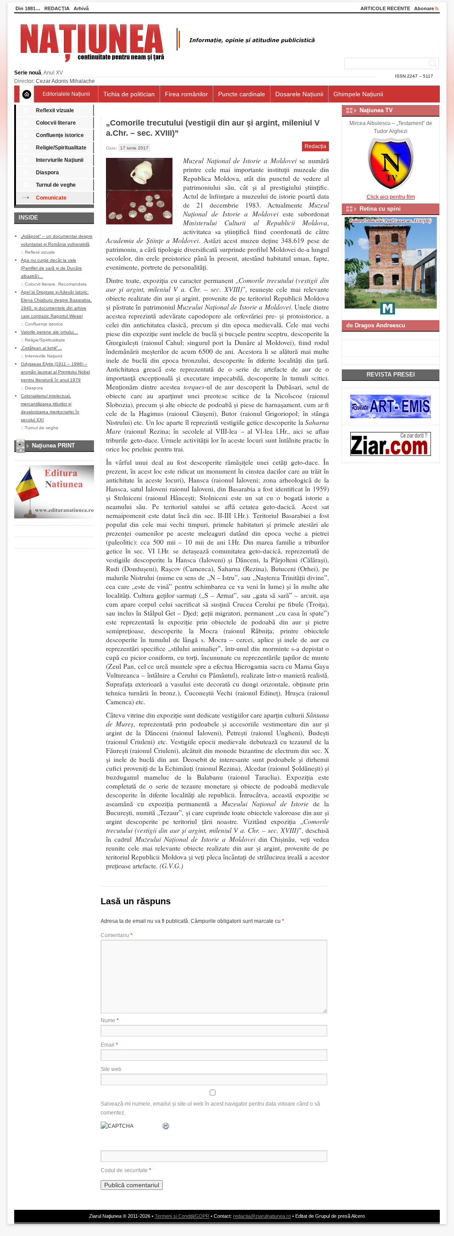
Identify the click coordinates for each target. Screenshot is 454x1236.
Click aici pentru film (391, 197)
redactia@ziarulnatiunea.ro (262, 1216)
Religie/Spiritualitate (61, 148)
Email (109, 1045)
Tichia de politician (129, 94)
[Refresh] (166, 1126)
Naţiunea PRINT (53, 445)
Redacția (315, 146)
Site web (111, 1069)
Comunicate (51, 198)
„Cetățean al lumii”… (41, 347)
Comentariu (117, 935)
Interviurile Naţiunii (59, 160)
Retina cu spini (380, 208)
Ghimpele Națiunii (358, 94)
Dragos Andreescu (380, 325)
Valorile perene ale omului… (49, 332)
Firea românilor (186, 94)
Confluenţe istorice (60, 135)
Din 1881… (28, 8)
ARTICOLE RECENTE (385, 8)
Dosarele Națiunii (299, 94)
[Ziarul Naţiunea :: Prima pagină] (166, 65)
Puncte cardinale (241, 94)
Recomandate (72, 284)
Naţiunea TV (376, 110)
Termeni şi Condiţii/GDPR (182, 1216)
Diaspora (47, 172)
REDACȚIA (57, 8)
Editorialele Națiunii (66, 94)
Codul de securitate (124, 1170)
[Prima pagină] (27, 94)
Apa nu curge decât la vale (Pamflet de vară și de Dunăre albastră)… (51, 268)
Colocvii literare (56, 123)
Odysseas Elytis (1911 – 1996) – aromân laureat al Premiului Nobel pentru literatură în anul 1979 (55, 371)
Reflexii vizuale (55, 110)
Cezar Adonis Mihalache (65, 81)
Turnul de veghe (56, 185)
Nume (110, 1020)
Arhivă (81, 8)
